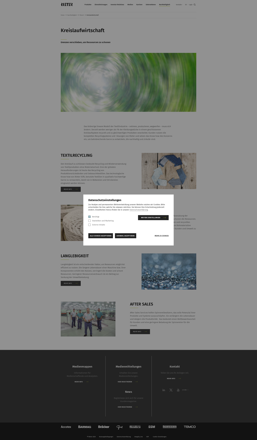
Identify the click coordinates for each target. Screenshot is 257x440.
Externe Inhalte (98, 225)
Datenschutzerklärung (139, 210)
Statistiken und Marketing (103, 221)
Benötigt (95, 217)
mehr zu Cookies (162, 236)
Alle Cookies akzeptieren (100, 236)
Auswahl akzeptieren (126, 236)
